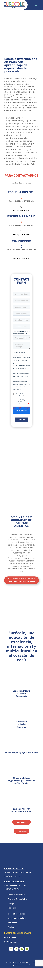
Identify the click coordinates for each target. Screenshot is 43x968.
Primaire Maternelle (16, 895)
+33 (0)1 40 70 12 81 (21, 210)
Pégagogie (13, 908)
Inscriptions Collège (17, 918)
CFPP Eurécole (10, 942)
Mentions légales (24, 962)
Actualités (12, 923)
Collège (11, 904)
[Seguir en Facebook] (11, 949)
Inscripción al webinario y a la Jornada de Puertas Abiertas (21, 580)
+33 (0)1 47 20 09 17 (21, 259)
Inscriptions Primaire (17, 914)
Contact (11, 927)
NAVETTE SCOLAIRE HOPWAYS (17, 933)
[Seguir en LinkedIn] (21, 949)
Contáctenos (22, 822)
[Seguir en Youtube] (27, 949)
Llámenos (23, 831)
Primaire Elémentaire (17, 899)
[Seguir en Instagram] (16, 949)
